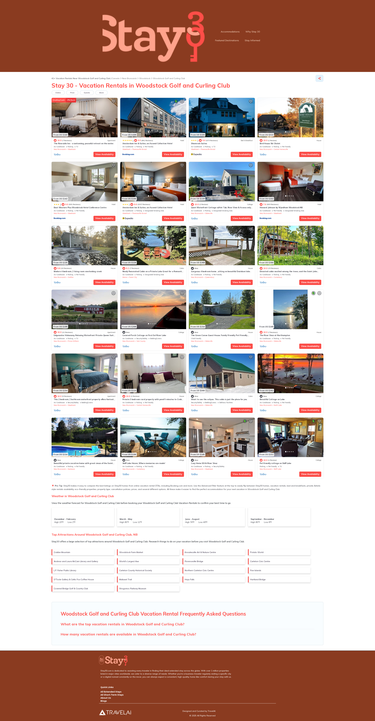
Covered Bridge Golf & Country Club (71, 588)
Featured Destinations (227, 40)
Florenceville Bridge (194, 561)
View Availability (104, 154)
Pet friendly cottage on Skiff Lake (275, 463)
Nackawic (71, 469)
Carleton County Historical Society (135, 570)
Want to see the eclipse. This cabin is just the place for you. (219, 399)
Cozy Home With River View (204, 463)
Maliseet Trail (125, 579)
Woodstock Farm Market (131, 552)
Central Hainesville (281, 149)
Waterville (208, 213)
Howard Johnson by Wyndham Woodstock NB (281, 207)
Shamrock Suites (199, 143)
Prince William (73, 341)
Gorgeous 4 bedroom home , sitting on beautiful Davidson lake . (221, 271)
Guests (87, 93)
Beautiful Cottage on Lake (272, 399)
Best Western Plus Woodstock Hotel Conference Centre (80, 207)
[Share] (319, 78)
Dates (58, 93)
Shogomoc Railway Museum (132, 588)
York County (141, 341)
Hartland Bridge (258, 579)
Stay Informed (252, 40)
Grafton (71, 277)
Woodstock (72, 149)
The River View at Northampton (275, 335)
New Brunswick (60, 149)
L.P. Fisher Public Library (65, 570)
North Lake (278, 405)
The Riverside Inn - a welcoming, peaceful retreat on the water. (84, 143)
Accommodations (230, 31)
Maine (124, 277)
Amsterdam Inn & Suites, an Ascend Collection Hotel (147, 143)
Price (72, 93)
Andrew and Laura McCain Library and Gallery (76, 561)
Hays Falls (189, 579)
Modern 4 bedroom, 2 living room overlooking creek (78, 271)
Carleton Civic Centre (260, 561)
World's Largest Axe (129, 561)
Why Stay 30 (253, 31)
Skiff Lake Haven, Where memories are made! (143, 463)
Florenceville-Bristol (139, 149)
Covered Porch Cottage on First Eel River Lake (144, 335)
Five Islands (255, 570)
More (101, 93)
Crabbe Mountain (62, 552)
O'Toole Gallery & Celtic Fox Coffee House (74, 579)
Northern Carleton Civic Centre (199, 570)
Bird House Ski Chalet (270, 143)
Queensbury (209, 277)
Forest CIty (133, 277)
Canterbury (278, 277)
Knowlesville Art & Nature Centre (200, 552)
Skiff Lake (277, 469)
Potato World (257, 552)
